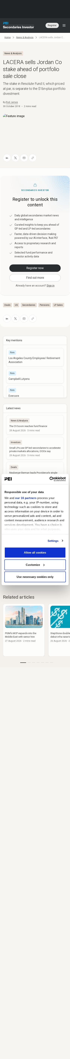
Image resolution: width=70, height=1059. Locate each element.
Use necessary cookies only (35, 576)
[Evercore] (35, 393)
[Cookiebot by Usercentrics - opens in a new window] (50, 479)
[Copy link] (33, 158)
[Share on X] (15, 158)
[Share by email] (24, 158)
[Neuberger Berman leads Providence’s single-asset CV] (35, 473)
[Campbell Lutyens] (35, 376)
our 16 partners (26, 497)
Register (52, 25)
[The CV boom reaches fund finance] (35, 424)
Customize (33, 564)
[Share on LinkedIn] (7, 158)
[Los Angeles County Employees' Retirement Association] (35, 357)
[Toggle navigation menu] (64, 25)
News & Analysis (24, 37)
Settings (53, 540)
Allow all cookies (35, 552)
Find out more (35, 277)
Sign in (51, 285)
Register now (35, 268)
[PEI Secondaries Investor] (18, 25)
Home (7, 37)
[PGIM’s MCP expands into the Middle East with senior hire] (23, 630)
